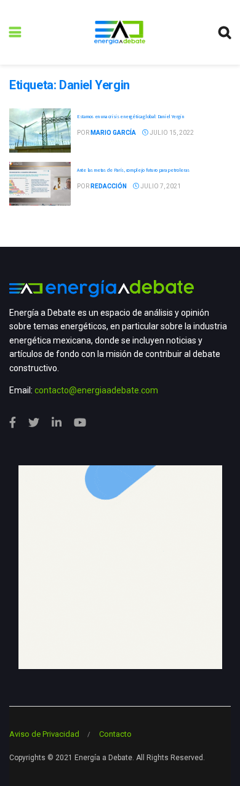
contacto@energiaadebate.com (96, 390)
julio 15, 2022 (171, 132)
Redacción (108, 186)
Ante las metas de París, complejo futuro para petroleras (133, 170)
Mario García (113, 132)
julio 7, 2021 (160, 186)
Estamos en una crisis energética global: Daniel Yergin (130, 116)
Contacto (115, 734)
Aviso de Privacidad (44, 734)
